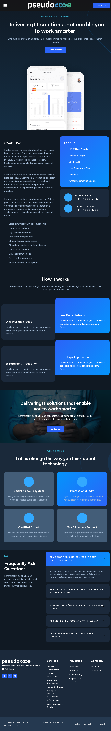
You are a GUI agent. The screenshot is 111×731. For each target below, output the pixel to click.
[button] (5, 5)
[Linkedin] (15, 676)
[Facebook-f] (4, 676)
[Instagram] (10, 676)
